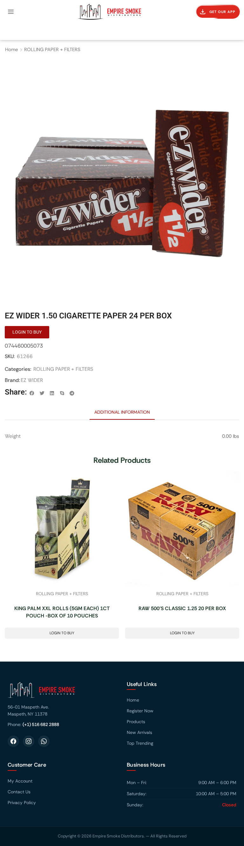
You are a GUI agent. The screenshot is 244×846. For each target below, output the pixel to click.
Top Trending (140, 743)
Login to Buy (62, 633)
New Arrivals (139, 732)
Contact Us (19, 792)
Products (136, 721)
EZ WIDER (32, 380)
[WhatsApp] (44, 741)
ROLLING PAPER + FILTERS (52, 49)
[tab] (122, 412)
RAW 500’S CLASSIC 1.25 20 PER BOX (182, 608)
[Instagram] (28, 741)
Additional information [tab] (122, 412)
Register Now (140, 711)
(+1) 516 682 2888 (41, 724)
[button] (11, 12)
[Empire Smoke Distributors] (62, 692)
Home (11, 49)
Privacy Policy (22, 802)
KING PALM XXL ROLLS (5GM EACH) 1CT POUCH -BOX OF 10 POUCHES (62, 612)
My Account (20, 781)
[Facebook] (13, 741)
